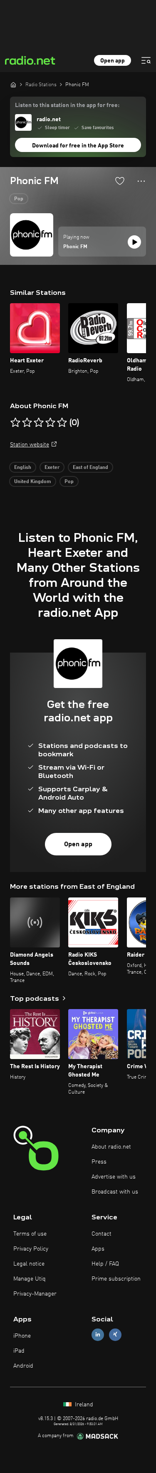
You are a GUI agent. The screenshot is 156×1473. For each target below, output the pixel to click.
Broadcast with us (115, 1192)
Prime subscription (116, 1279)
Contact (101, 1234)
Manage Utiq (29, 1279)
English (22, 467)
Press (99, 1162)
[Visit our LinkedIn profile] (97, 1334)
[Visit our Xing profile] (115, 1334)
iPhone (22, 1336)
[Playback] (134, 242)
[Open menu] (146, 60)
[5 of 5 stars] (62, 423)
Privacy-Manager (35, 1294)
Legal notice (29, 1264)
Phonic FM (75, 246)
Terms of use (30, 1234)
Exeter (52, 467)
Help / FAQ (105, 1264)
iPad (19, 1351)
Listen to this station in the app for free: (67, 105)
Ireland (83, 1405)
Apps (98, 1249)
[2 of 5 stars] (27, 423)
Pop (18, 199)
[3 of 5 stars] (39, 423)
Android (23, 1366)
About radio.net (111, 1147)
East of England (90, 467)
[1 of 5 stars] (15, 423)
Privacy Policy (30, 1249)
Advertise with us (114, 1177)
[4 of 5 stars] (50, 423)
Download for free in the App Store (78, 146)
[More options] (141, 181)
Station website (29, 445)
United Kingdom (32, 481)
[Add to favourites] (119, 180)
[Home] (13, 84)
